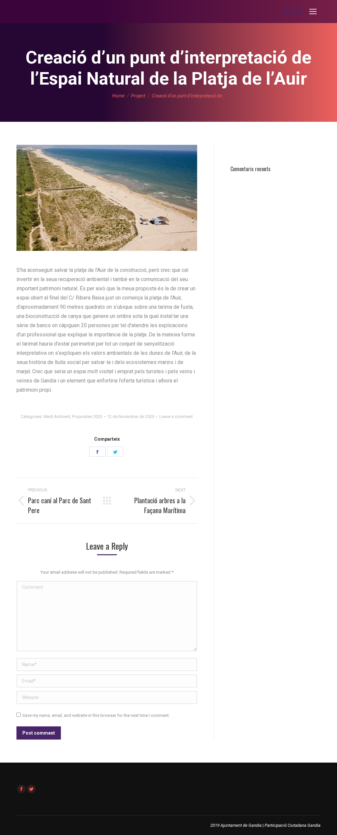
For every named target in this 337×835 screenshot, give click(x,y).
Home (118, 95)
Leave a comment (176, 416)
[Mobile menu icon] (313, 11)
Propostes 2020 (87, 416)
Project (138, 95)
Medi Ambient (56, 416)
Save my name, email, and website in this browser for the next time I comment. (96, 715)
